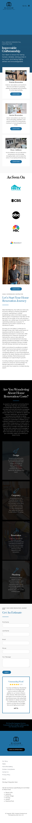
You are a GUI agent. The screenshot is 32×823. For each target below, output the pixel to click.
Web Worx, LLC (20, 815)
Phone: (4, 648)
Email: (4, 639)
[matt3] (8, 2)
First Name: (5, 622)
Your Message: (6, 657)
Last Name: (5, 631)
